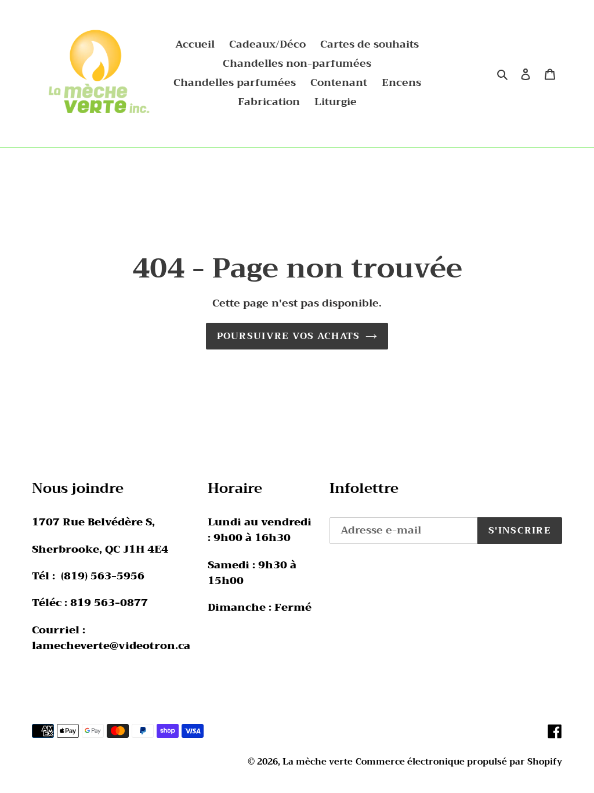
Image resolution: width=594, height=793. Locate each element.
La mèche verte (317, 761)
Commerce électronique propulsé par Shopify (459, 761)
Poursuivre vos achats (288, 336)
